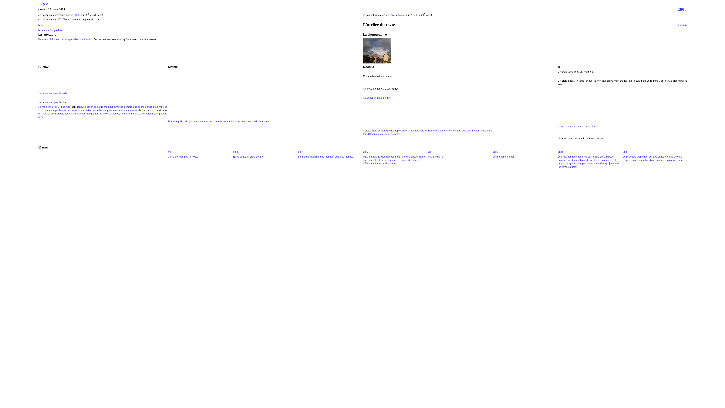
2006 (235, 152)
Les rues (66, 106)
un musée (43, 113)
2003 (430, 152)
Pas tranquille (175, 121)
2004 (365, 152)
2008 (682, 9)
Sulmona (54, 39)
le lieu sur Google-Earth (51, 30)
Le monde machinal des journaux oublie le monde (325, 156)
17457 (401, 15)
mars (55, 9)
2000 (625, 152)
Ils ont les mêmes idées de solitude (577, 126)
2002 (495, 152)
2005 (300, 152)
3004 (77, 15)
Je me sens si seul (48, 106)
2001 (560, 152)
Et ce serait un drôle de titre (248, 156)
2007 (171, 152)
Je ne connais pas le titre (52, 102)
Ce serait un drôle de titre (377, 97)
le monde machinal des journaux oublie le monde (242, 121)
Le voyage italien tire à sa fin (76, 39)
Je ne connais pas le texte (52, 93)
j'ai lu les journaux (199, 121)
